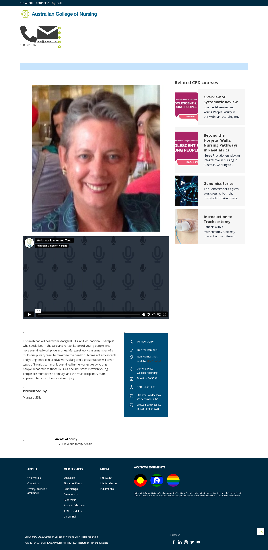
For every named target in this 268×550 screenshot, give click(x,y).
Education (69, 477)
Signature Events (73, 483)
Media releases (108, 483)
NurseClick (106, 477)
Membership (71, 494)
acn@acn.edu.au (47, 41)
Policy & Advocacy (74, 505)
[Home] (59, 14)
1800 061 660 (28, 45)
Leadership (70, 500)
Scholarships (71, 489)
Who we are (34, 477)
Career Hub (70, 516)
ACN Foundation (73, 511)
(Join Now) (154, 361)
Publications (107, 489)
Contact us (33, 483)
